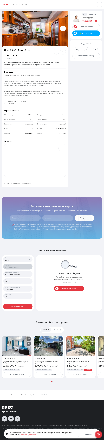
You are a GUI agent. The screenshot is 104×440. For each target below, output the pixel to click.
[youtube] (11, 419)
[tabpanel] (52, 359)
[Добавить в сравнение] (63, 51)
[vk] (4, 419)
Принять (88, 434)
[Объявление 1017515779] (49, 346)
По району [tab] (57, 330)
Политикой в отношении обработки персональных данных (61, 229)
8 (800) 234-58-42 (10, 412)
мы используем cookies (28, 434)
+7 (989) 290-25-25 (17, 374)
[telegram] (17, 419)
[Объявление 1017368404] (80, 346)
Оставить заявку (17, 306)
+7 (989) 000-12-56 (81, 374)
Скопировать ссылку (86, 56)
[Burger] (99, 4)
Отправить (84, 218)
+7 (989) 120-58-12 (89, 21)
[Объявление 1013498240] (17, 346)
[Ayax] (5, 4)
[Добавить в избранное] (56, 51)
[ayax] (7, 407)
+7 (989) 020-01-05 (49, 374)
